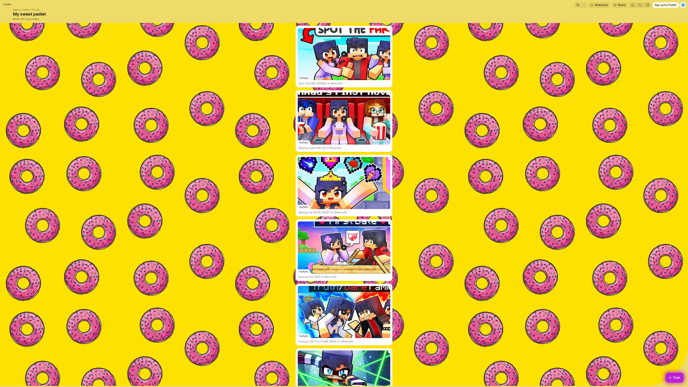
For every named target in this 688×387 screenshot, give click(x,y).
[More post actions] (390, 28)
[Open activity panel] (632, 5)
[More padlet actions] (647, 5)
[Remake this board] (640, 5)
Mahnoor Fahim (21, 10)
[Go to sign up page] (683, 5)
